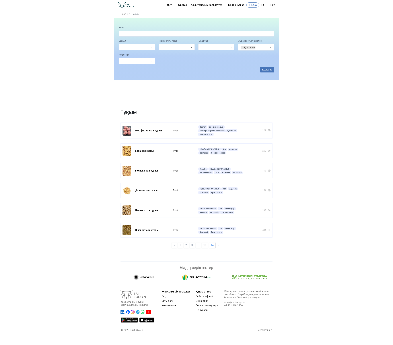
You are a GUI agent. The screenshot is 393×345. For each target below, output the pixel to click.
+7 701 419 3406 (233, 305)
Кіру (272, 5)
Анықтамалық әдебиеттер (206, 5)
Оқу (169, 5)
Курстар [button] (182, 5)
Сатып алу (167, 300)
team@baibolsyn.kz (234, 302)
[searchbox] (123, 47)
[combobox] (137, 47)
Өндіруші (203, 41)
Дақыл (122, 41)
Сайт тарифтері (204, 296)
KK (262, 5)
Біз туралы (202, 310)
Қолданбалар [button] (236, 5)
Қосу (253, 5)
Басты (124, 14)
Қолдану (267, 69)
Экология (124, 55)
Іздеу (122, 28)
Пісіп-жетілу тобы (168, 41)
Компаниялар (169, 305)
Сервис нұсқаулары (207, 305)
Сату (164, 296)
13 (204, 245)
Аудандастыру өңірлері (250, 41)
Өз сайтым (202, 300)
